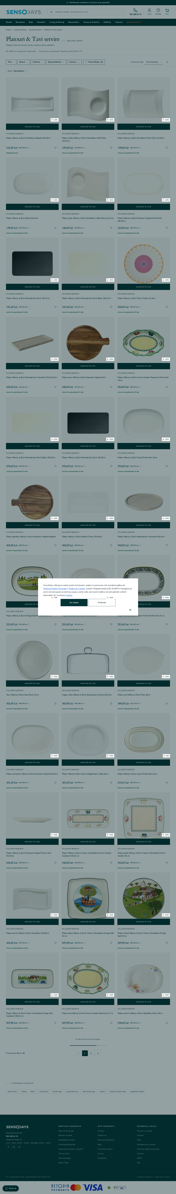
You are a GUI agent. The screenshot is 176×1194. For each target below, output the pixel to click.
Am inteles (74, 602)
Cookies (68, 595)
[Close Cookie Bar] (130, 609)
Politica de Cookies (77, 589)
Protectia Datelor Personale (55, 589)
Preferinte (102, 602)
